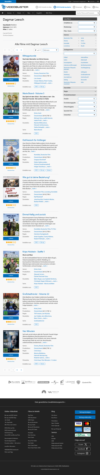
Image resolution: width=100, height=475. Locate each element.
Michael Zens (38, 118)
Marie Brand (38, 130)
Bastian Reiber (38, 201)
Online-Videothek (11, 411)
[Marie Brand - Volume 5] (11, 103)
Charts (19, 13)
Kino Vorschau (31, 435)
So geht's (39, 13)
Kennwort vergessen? (79, 1)
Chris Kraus (37, 351)
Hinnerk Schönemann (41, 125)
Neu (29, 13)
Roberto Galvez (39, 358)
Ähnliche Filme (11, 86)
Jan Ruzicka (46, 313)
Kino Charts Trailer (32, 445)
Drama (36, 73)
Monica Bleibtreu (39, 353)
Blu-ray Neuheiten (33, 422)
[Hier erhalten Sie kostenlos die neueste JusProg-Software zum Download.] (83, 435)
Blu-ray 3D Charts (32, 429)
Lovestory (47, 192)
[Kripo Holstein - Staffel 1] (11, 262)
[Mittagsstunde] (11, 66)
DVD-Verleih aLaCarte (64, 7)
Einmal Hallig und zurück (34, 214)
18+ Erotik (7, 420)
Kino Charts (31, 437)
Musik (41, 346)
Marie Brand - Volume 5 (33, 93)
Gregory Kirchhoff (40, 160)
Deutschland (38, 76)
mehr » (37, 70)
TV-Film (53, 229)
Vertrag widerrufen (85, 417)
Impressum (51, 466)
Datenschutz (43, 466)
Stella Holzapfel (39, 127)
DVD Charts (31, 420)
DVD (36, 86)
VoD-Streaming (9, 432)
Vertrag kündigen (85, 412)
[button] (38, 50)
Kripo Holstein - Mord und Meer (44, 284)
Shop (88, 7)
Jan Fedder (37, 316)
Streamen (79, 7)
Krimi (36, 113)
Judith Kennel (47, 118)
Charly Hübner (38, 81)
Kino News (54, 417)
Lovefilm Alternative (10, 446)
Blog (96, 7)
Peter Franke (48, 81)
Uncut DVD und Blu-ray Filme (12, 435)
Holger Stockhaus (40, 167)
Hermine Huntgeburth (41, 234)
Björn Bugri (37, 279)
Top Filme (30, 415)
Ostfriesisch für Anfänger (34, 139)
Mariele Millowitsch (40, 123)
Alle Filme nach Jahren (11, 424)
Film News (54, 415)
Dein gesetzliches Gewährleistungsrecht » (50, 402)
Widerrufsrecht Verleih (57, 443)
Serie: (24, 130)
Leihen (11, 80)
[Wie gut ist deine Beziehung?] (11, 187)
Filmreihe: (26, 360)
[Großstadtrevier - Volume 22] (11, 304)
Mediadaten (65, 466)
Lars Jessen (37, 78)
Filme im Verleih (34, 411)
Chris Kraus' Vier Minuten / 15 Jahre (45, 360)
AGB (52, 441)
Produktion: (26, 76)
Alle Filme (49, 13)
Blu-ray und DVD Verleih (11, 415)
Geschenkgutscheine (10, 440)
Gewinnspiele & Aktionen (11, 438)
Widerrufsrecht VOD (56, 445)
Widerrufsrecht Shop (56, 448)
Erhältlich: (27, 87)
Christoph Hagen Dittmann (43, 281)
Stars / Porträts (55, 423)
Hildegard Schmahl (40, 83)
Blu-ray (42, 86)
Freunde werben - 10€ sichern (13, 443)
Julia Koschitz (38, 199)
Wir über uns (34, 466)
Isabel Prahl (38, 120)
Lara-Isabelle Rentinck (49, 279)
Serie (39, 113)
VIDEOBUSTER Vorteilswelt (11, 449)
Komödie (37, 155)
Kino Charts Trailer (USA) (34, 448)
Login (69, 1)
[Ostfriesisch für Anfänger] (11, 150)
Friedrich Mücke (48, 199)
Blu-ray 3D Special (56, 429)
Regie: (25, 78)
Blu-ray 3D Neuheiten (33, 427)
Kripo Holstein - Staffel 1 (34, 251)
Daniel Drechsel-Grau (41, 276)
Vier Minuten (29, 331)
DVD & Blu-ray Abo (9, 428)
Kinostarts (30, 432)
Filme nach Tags (9, 452)
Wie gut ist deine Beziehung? (36, 177)
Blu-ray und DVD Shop (10, 417)
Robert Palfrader (39, 239)
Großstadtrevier (39, 321)
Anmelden (8, 1)
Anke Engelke (38, 237)
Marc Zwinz (38, 318)
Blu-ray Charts (31, 424)
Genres (9, 13)
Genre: (25, 73)
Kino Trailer (31, 443)
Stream (49, 170)
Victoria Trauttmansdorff (42, 164)
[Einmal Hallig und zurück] (11, 225)
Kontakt (53, 438)
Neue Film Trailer (32, 440)
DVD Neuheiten (32, 417)
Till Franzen (38, 313)
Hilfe (52, 436)
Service (54, 432)
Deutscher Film (44, 73)
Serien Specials (55, 425)
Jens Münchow (46, 316)
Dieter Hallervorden (40, 162)
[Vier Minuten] (11, 341)
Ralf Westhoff (38, 197)
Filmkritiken (54, 421)
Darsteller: (26, 81)
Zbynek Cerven (39, 274)
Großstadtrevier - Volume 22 (36, 293)
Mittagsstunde (29, 55)
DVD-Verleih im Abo (45, 7)
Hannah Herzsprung (40, 355)
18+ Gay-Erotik (8, 422)
